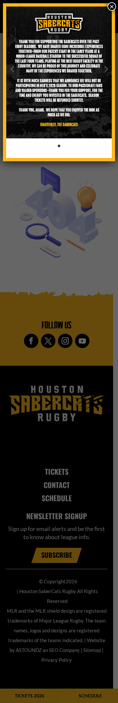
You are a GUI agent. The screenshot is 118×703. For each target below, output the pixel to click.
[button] (12, 69)
